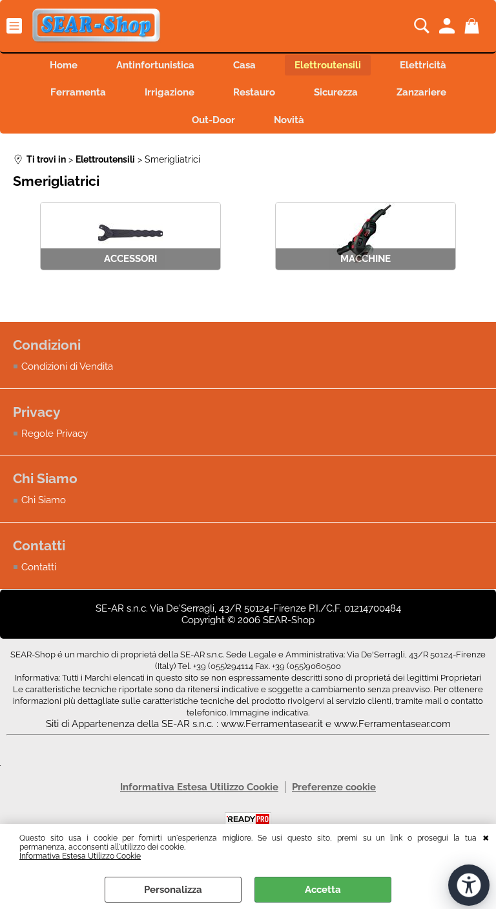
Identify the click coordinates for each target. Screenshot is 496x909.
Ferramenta (78, 92)
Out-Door (213, 120)
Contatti (38, 567)
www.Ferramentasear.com (392, 724)
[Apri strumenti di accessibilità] (469, 885)
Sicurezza (336, 92)
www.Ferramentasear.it (272, 724)
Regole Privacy (54, 433)
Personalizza (173, 889)
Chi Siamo (43, 500)
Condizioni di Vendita (67, 366)
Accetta (323, 889)
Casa (244, 65)
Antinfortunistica (155, 65)
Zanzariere (421, 92)
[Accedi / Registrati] (448, 25)
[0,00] (473, 25)
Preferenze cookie (334, 787)
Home (64, 65)
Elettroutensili (327, 65)
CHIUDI (486, 836)
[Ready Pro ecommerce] (248, 819)
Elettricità (423, 65)
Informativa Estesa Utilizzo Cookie (80, 856)
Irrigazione (169, 92)
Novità (289, 120)
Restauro (254, 92)
